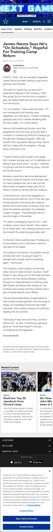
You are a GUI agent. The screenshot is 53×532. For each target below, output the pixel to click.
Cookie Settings (26, 511)
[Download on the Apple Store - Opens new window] (16, 462)
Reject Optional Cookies (26, 519)
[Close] (49, 471)
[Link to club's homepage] (5, 20)
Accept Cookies (26, 527)
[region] (26, 499)
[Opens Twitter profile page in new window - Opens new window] (15, 71)
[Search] (44, 21)
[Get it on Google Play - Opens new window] (35, 463)
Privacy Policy (34, 505)
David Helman (18, 65)
